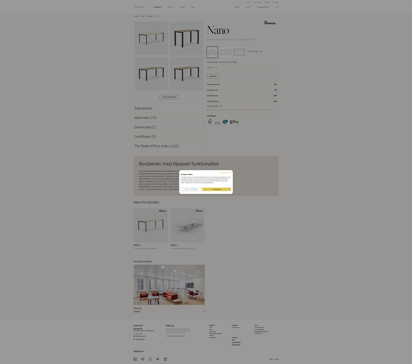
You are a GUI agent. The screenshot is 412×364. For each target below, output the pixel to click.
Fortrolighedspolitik (224, 173)
